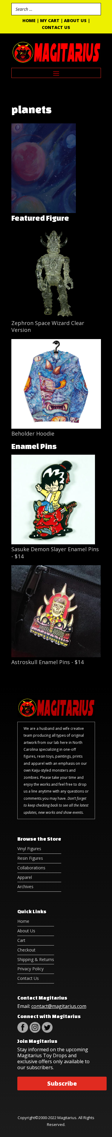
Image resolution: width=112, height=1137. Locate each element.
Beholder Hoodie (32, 433)
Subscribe (62, 1083)
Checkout (26, 950)
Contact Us (56, 27)
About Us (75, 20)
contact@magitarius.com (58, 1006)
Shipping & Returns (35, 959)
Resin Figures (30, 858)
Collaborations (31, 868)
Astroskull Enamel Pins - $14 (47, 662)
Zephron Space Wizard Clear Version (47, 326)
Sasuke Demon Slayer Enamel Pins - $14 (55, 552)
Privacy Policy (30, 968)
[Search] (95, 9)
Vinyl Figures (29, 848)
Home (29, 20)
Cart (21, 940)
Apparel (24, 877)
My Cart (49, 20)
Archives (25, 886)
